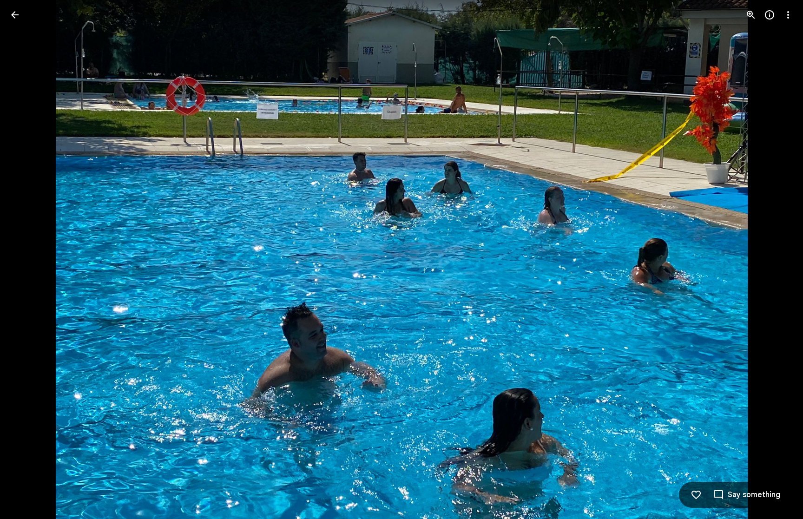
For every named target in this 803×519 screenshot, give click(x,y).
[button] (26, 260)
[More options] (788, 15)
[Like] (696, 494)
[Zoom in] (751, 15)
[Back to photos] (15, 15)
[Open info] (769, 15)
